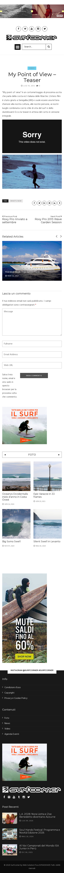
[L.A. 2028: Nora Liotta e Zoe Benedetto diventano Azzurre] (9, 818)
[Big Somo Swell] (16, 524)
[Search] (49, 47)
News (7, 723)
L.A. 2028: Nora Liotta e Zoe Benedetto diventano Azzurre (37, 815)
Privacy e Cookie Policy (15, 698)
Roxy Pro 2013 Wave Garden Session (48, 219)
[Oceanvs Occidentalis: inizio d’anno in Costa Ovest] (16, 476)
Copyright (9, 693)
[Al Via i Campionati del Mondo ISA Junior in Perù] (9, 849)
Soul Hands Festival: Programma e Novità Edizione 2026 (39, 831)
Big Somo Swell (11, 541)
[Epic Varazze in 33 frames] (47, 476)
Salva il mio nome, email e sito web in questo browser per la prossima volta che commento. (9, 386)
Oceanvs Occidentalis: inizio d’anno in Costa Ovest (15, 496)
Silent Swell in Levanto (46, 541)
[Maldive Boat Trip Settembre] (32, 261)
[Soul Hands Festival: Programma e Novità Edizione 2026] (9, 834)
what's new (15, 201)
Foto (6, 718)
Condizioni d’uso (12, 687)
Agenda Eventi (11, 734)
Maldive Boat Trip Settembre (22, 271)
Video (32, 68)
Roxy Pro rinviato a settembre (14, 219)
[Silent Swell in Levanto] (47, 524)
